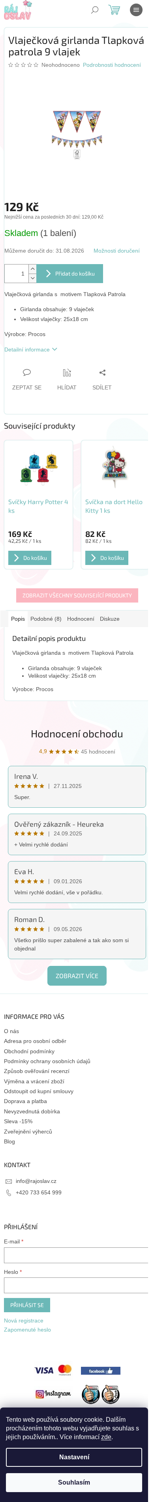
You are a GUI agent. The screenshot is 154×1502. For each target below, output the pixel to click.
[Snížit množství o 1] (32, 278)
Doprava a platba (25, 1101)
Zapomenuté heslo (27, 1329)
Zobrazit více (77, 975)
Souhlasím (74, 1482)
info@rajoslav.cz (36, 1181)
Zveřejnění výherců (28, 1131)
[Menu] (136, 10)
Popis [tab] (18, 619)
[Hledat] (95, 10)
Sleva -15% (18, 1121)
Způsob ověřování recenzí (36, 1071)
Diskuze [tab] (110, 619)
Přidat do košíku (75, 273)
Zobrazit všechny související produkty (77, 595)
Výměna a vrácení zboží (34, 1081)
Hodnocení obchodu (77, 733)
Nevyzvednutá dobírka (32, 1111)
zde (106, 1437)
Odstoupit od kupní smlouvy (38, 1091)
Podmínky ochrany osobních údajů (47, 1061)
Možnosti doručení (117, 250)
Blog (9, 1141)
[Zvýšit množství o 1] (32, 269)
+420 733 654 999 (39, 1192)
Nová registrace (23, 1320)
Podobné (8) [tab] (46, 619)
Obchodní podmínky (29, 1051)
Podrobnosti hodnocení (112, 65)
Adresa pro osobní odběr (35, 1041)
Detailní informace (27, 349)
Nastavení (74, 1457)
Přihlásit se (27, 1305)
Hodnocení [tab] (80, 619)
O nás (11, 1031)
